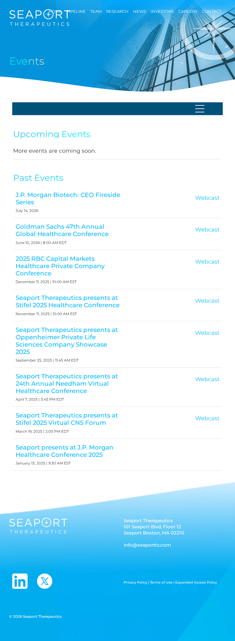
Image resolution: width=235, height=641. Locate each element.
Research (117, 11)
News (139, 11)
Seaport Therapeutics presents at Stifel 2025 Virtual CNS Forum (67, 419)
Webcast (207, 200)
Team (96, 11)
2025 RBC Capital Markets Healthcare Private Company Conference (60, 266)
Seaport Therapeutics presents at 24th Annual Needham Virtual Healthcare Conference (67, 384)
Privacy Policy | (137, 582)
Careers (187, 11)
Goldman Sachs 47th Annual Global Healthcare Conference (62, 230)
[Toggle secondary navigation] (201, 109)
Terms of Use (161, 582)
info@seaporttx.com (147, 545)
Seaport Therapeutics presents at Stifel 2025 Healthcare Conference (68, 301)
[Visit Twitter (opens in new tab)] (44, 581)
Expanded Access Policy (196, 582)
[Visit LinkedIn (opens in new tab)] (20, 581)
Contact (211, 11)
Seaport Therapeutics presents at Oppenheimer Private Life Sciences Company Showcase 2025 (67, 340)
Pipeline (76, 11)
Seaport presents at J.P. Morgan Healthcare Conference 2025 (65, 451)
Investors (162, 11)
